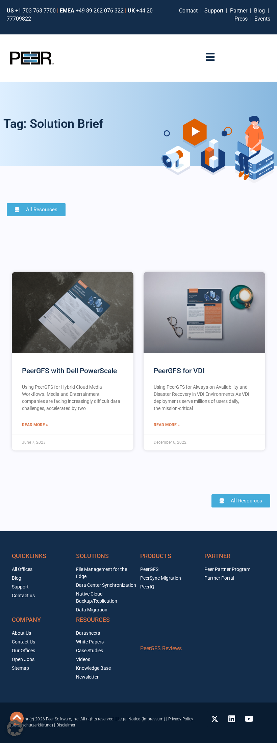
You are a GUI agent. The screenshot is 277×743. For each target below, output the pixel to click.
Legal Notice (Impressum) (141, 719)
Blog (259, 10)
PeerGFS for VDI (179, 371)
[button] (15, 728)
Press (241, 19)
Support (215, 10)
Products (155, 555)
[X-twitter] (214, 719)
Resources (93, 619)
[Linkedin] (232, 719)
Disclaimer (66, 725)
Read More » (35, 424)
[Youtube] (249, 719)
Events (262, 19)
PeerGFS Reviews (161, 648)
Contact (189, 10)
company (26, 619)
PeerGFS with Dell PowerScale (69, 371)
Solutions (92, 555)
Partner (239, 10)
